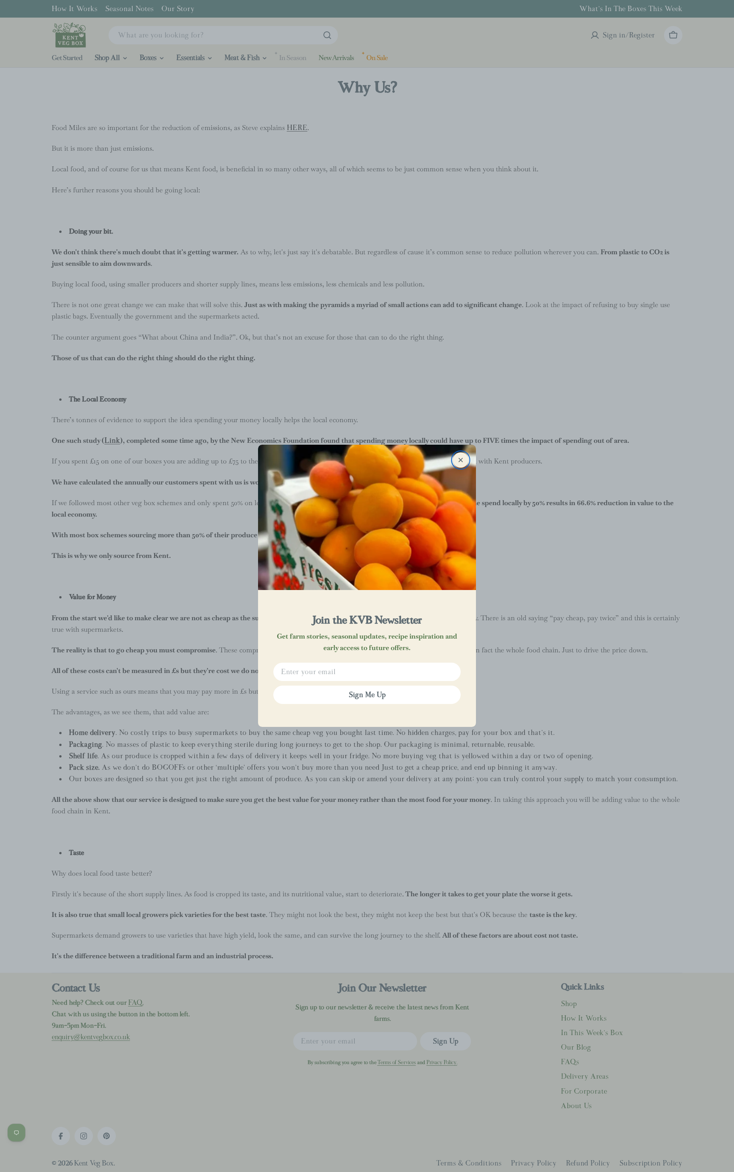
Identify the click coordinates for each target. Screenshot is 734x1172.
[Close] (460, 460)
